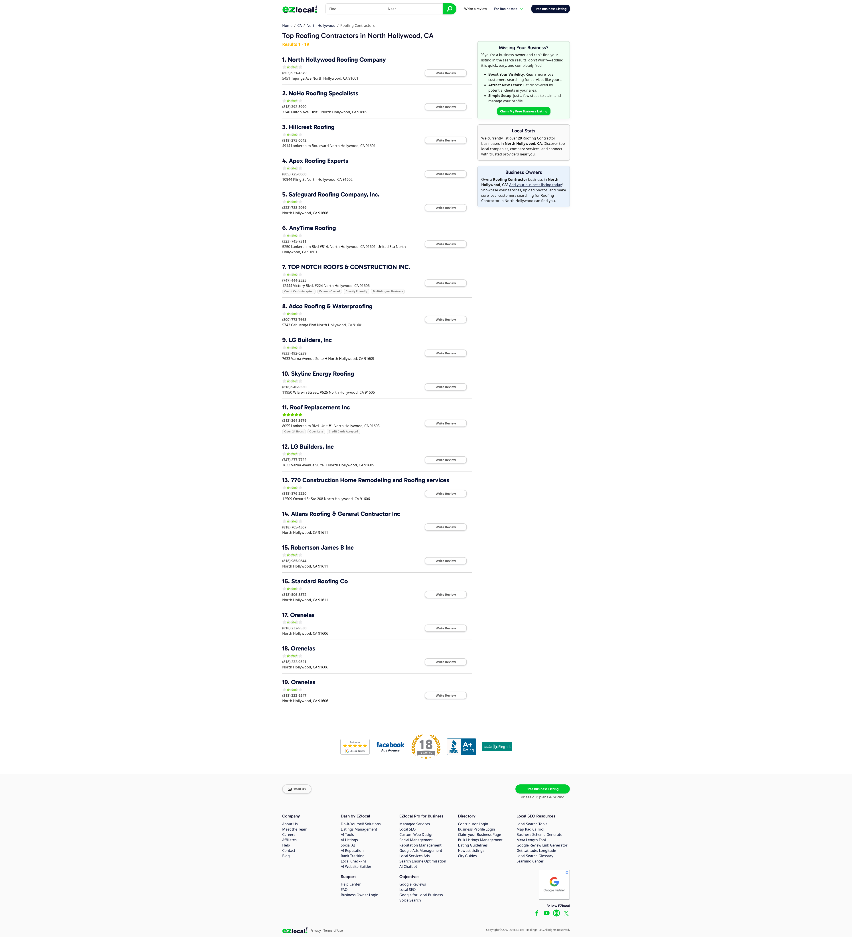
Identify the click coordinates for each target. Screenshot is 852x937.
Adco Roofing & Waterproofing (331, 306)
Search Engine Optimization (422, 861)
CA (299, 25)
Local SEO (407, 829)
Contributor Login (473, 823)
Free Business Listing (543, 789)
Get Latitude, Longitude (536, 850)
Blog (286, 855)
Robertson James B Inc (322, 547)
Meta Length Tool (531, 839)
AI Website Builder (356, 866)
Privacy (315, 930)
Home (287, 25)
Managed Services (414, 823)
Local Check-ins (354, 861)
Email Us (299, 789)
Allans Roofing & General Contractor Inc (345, 513)
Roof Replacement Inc (320, 407)
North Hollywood (321, 25)
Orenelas (302, 615)
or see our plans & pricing (542, 797)
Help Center (351, 884)
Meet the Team (294, 829)
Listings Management (359, 829)
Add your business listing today (535, 184)
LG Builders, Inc (310, 340)
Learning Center (530, 861)
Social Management (416, 839)
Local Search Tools (532, 823)
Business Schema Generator (540, 834)
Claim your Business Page (479, 834)
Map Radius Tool (530, 829)
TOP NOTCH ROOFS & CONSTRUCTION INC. (349, 267)
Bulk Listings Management (480, 839)
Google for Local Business (421, 894)
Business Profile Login (476, 829)
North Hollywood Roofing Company (337, 59)
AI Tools (347, 834)
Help (286, 845)
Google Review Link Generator (542, 845)
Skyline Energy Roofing (322, 373)
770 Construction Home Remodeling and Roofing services (370, 480)
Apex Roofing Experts (318, 160)
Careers (288, 834)
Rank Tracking (353, 855)
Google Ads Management (420, 850)
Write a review (475, 9)
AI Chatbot (408, 866)
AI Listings (349, 839)
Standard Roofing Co (319, 581)
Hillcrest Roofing (312, 127)
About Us (290, 823)
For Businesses (505, 9)
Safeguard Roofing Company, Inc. (334, 194)
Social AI (348, 845)
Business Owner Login (359, 894)
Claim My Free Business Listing (523, 111)
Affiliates (289, 839)
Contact (288, 850)
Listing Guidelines (473, 845)
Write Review (446, 73)
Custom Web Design (416, 834)
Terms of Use (333, 930)
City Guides (467, 855)
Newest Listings (471, 850)
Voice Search (410, 900)
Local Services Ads (414, 855)
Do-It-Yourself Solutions (361, 823)
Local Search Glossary (535, 855)
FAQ (344, 889)
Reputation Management (420, 845)
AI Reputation (352, 850)
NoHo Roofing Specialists (323, 93)
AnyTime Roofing (312, 228)
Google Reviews (412, 884)
